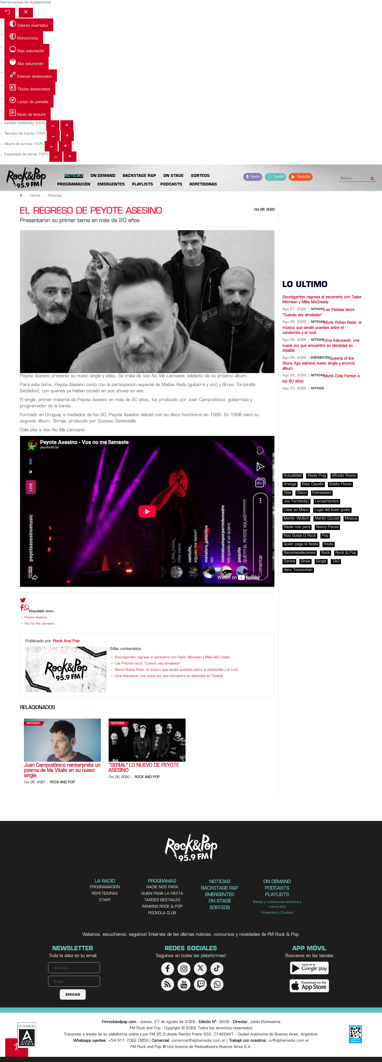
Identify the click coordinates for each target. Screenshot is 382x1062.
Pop (325, 536)
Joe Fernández (296, 501)
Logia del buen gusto (332, 510)
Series (289, 561)
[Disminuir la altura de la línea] (51, 146)
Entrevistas (321, 493)
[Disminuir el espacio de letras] (55, 156)
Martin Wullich (296, 519)
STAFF (105, 900)
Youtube (303, 176)
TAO (336, 561)
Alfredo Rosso (344, 476)
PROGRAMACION (105, 887)
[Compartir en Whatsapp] (26, 608)
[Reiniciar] (7, 13)
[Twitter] (23, 601)
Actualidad (293, 476)
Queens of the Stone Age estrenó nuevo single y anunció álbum (318, 364)
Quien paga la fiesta (162, 894)
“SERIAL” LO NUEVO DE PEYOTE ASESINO (144, 768)
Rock (325, 553)
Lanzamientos (327, 501)
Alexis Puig (316, 476)
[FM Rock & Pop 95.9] (21, 178)
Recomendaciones (299, 553)
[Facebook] (22, 609)
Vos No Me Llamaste (39, 623)
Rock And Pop (66, 641)
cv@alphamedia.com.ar (288, 1041)
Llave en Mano (296, 510)
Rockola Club (162, 913)
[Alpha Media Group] (26, 1035)
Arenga (290, 484)
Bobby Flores (340, 484)
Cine (287, 493)
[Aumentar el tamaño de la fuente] (67, 136)
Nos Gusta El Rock (300, 536)
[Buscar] (372, 177)
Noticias (33, 723)
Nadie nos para (297, 527)
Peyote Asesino (35, 617)
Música (351, 519)
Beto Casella (313, 484)
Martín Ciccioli (327, 519)
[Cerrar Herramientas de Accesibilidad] (26, 13)
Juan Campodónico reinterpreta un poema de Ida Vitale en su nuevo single (62, 770)
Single (321, 561)
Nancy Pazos (327, 527)
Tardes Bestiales (162, 900)
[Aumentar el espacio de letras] (69, 156)
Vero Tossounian (298, 570)
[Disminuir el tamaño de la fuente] (53, 136)
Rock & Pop (345, 553)
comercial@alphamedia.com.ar (198, 1041)
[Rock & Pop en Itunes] (309, 986)
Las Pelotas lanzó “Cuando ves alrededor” (148, 663)
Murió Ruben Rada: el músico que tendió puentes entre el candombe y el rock (176, 670)
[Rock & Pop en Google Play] (309, 968)
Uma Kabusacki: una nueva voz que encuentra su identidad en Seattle (169, 676)
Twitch (278, 176)
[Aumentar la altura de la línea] (65, 146)
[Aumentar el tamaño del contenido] (66, 125)
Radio (255, 176)
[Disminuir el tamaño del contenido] (52, 125)
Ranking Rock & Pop (162, 907)
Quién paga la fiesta (301, 544)
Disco (302, 493)
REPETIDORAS (105, 894)
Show (305, 561)
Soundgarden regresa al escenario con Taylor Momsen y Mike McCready (172, 657)
